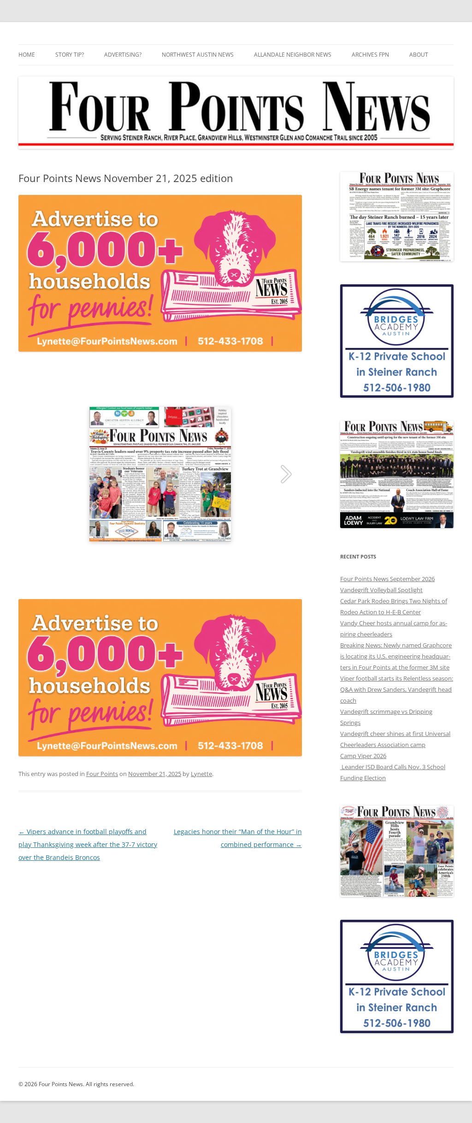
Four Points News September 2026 (387, 579)
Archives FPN (370, 55)
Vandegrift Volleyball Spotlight (381, 590)
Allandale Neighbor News (292, 55)
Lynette (201, 774)
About (418, 55)
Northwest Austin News (198, 55)
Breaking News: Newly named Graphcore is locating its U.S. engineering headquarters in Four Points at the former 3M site (396, 656)
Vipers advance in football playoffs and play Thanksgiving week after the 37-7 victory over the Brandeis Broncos (87, 844)
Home (26, 55)
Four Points (102, 774)
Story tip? (69, 55)
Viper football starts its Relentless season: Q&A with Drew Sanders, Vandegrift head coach (396, 689)
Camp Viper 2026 (363, 756)
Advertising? (123, 55)
